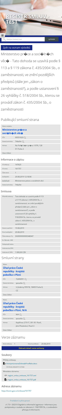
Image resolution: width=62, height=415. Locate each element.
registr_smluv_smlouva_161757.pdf (22, 380)
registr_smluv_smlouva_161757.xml (22, 375)
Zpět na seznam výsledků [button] (16, 47)
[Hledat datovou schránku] (23, 141)
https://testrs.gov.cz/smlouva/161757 (16, 391)
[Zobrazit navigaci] (2, 35)
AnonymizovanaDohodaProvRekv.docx (21, 363)
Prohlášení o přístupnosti (20, 400)
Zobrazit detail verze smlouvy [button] (31, 348)
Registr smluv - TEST (27, 19)
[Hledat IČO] (25, 137)
